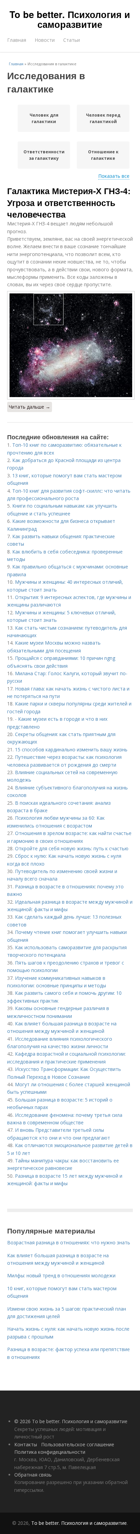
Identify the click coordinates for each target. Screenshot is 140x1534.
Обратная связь (33, 1474)
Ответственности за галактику (44, 155)
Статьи (71, 40)
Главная (16, 40)
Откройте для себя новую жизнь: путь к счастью (71, 848)
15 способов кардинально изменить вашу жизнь (71, 749)
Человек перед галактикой (103, 118)
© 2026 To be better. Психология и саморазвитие (70, 1421)
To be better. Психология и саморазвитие (70, 19)
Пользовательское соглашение (77, 1444)
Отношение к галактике (103, 155)
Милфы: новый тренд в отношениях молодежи (61, 1275)
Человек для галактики (44, 118)
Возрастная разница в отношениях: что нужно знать (68, 1242)
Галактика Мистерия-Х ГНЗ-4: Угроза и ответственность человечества (68, 202)
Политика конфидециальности (49, 1452)
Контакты (25, 1444)
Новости (45, 40)
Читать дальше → (29, 407)
